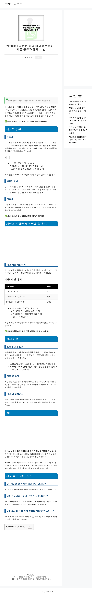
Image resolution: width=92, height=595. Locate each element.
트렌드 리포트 (13, 4)
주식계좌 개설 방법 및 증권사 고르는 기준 (77, 111)
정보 (31, 574)
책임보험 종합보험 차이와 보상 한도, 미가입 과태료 (78, 140)
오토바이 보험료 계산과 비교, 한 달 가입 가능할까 (78, 130)
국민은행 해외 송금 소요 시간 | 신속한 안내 (32, 577)
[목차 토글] (28, 527)
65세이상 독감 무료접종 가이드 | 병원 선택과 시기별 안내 (32, 579)
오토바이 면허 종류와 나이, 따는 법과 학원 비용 (78, 120)
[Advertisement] (31, 79)
